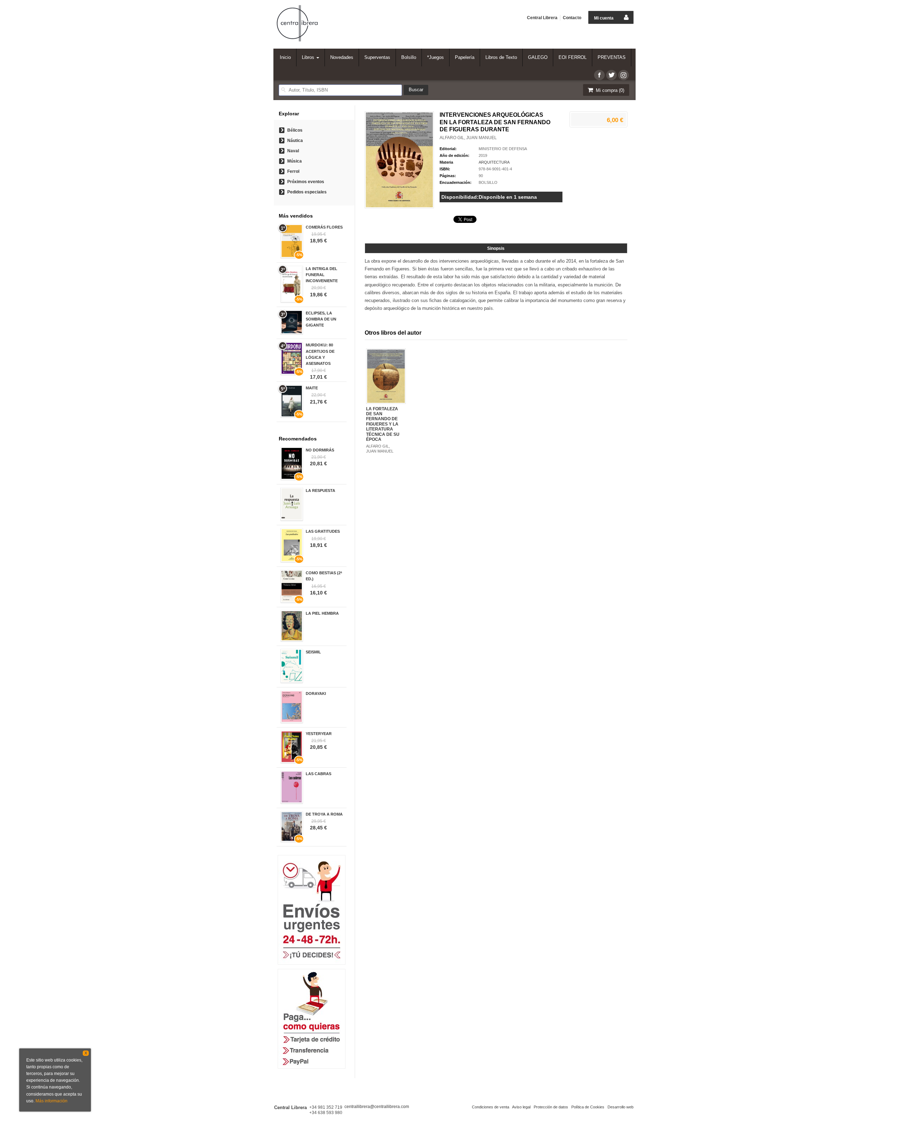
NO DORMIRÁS (320, 450)
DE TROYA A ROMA (324, 814)
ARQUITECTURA (494, 162)
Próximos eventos (305, 181)
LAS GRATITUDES (323, 531)
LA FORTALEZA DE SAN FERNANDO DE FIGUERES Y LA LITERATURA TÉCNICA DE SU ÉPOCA (382, 424)
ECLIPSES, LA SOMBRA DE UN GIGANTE (321, 319)
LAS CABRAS (318, 774)
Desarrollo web (620, 1107)
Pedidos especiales (307, 192)
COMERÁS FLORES (324, 227)
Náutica (295, 140)
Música (294, 161)
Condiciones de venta (490, 1107)
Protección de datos (551, 1107)
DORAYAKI (316, 693)
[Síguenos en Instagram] (623, 75)
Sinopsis (496, 248)
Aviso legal (521, 1107)
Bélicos (295, 130)
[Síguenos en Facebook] (599, 75)
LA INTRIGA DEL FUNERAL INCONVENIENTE (322, 275)
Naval (293, 150)
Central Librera (542, 17)
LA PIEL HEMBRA (322, 613)
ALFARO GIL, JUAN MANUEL (468, 137)
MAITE (312, 388)
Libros (309, 57)
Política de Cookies (587, 1107)
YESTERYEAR (319, 733)
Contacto (572, 17)
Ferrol (293, 171)
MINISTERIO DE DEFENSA (503, 149)
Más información (51, 1100)
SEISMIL (313, 652)
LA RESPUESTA (320, 490)
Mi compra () (609, 90)
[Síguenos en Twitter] (611, 75)
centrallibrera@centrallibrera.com (376, 1106)
